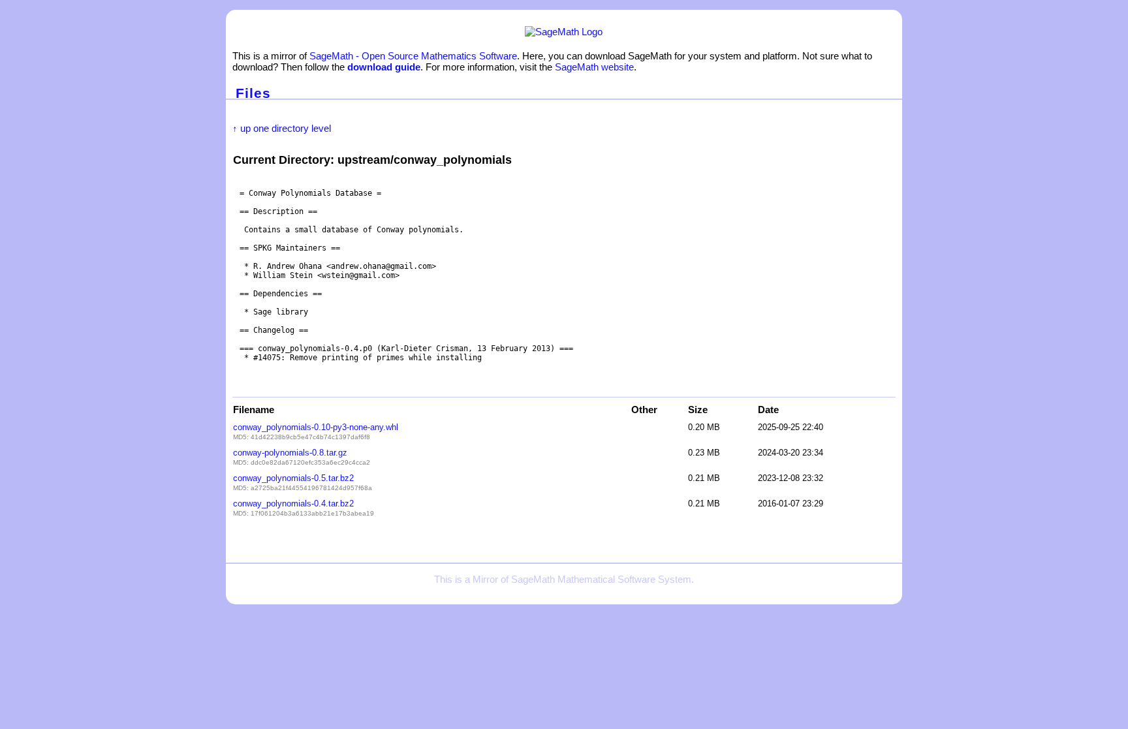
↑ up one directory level (281, 128)
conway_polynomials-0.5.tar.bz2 (293, 478)
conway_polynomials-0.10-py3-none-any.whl (315, 427)
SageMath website (594, 66)
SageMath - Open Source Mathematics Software (413, 55)
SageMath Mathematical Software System (601, 579)
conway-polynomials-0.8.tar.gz (290, 453)
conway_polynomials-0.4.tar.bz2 (293, 503)
